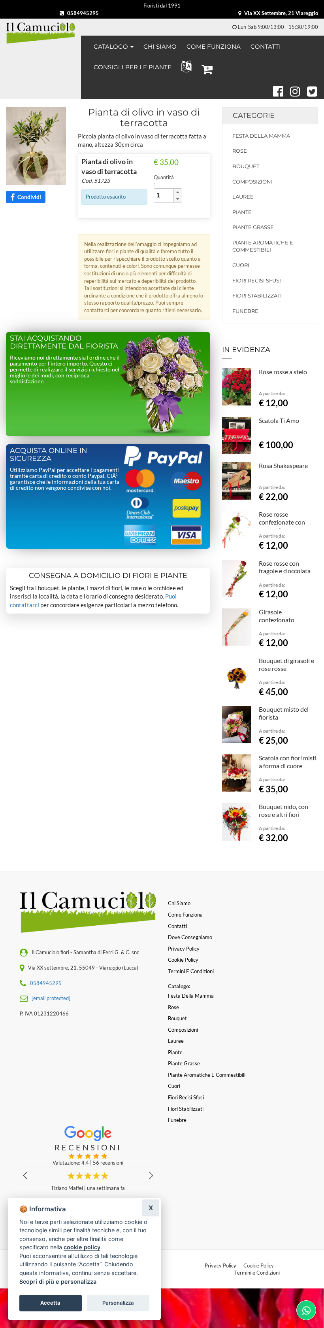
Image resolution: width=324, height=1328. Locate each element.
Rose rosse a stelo (283, 371)
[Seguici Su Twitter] (312, 90)
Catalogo (112, 46)
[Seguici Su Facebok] (274, 90)
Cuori (240, 265)
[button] (185, 66)
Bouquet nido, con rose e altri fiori (283, 810)
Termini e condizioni (191, 971)
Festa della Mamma (261, 136)
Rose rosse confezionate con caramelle (282, 522)
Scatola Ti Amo (279, 420)
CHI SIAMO (160, 46)
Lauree (243, 196)
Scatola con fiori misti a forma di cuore (287, 761)
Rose (239, 151)
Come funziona (185, 914)
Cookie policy (183, 960)
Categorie (254, 115)
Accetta (50, 1303)
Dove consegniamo (190, 937)
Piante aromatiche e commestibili (262, 246)
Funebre (245, 311)
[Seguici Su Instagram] (291, 90)
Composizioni (252, 181)
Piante (242, 212)
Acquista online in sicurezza (48, 454)
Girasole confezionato (276, 615)
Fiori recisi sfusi (256, 280)
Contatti (177, 926)
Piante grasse (253, 227)
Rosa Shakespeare (283, 465)
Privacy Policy (220, 1265)
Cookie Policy (258, 1265)
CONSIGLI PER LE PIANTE (132, 67)
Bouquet (245, 166)
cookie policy (82, 1247)
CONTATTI (266, 46)
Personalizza (118, 1303)
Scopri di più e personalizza (57, 1281)
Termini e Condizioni (257, 1272)
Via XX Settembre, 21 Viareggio (280, 13)
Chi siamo (179, 903)
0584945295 (82, 13)
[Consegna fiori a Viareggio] (40, 33)
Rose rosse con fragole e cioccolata (285, 567)
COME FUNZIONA (213, 46)
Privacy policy (184, 948)
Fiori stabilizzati (257, 295)
